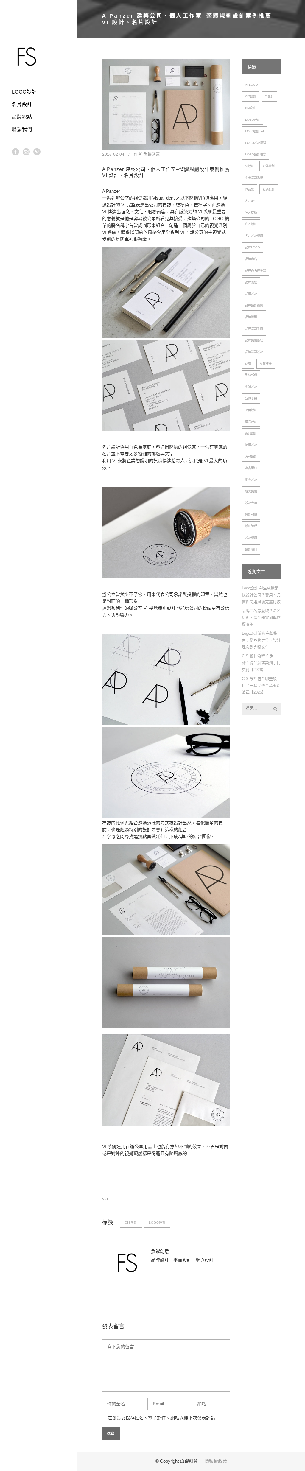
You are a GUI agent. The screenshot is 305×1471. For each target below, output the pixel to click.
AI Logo (251, 84)
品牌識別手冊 (254, 328)
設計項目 (251, 549)
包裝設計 (269, 189)
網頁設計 (251, 479)
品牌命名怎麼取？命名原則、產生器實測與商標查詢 (261, 617)
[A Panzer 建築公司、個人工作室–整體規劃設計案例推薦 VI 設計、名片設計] (166, 104)
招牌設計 (251, 444)
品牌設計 (251, 293)
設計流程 (251, 526)
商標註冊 (266, 363)
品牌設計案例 (254, 305)
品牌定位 (251, 282)
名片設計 (251, 224)
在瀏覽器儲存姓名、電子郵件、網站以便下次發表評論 (161, 1417)
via (105, 1198)
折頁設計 (251, 433)
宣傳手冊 (251, 398)
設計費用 (251, 537)
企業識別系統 (254, 177)
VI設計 (249, 166)
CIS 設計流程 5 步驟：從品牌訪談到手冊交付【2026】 (261, 663)
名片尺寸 (251, 201)
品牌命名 (251, 259)
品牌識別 (251, 317)
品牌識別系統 (254, 340)
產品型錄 (251, 468)
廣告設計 (251, 421)
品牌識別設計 (254, 352)
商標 (248, 363)
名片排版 (251, 212)
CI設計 (269, 96)
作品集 (249, 189)
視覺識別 (251, 491)
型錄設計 (251, 386)
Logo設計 (157, 1222)
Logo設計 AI (254, 131)
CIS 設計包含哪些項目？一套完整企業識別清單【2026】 (261, 685)
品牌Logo (252, 247)
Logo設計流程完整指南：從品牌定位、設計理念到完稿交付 (261, 640)
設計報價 (251, 514)
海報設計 (251, 456)
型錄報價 (251, 375)
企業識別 (269, 166)
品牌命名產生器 (255, 270)
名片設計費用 (254, 235)
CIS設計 (131, 1222)
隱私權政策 (216, 1461)
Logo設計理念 (255, 154)
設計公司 (251, 503)
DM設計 (250, 108)
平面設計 (251, 410)
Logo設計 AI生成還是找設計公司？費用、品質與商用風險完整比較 (261, 595)
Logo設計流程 (255, 142)
